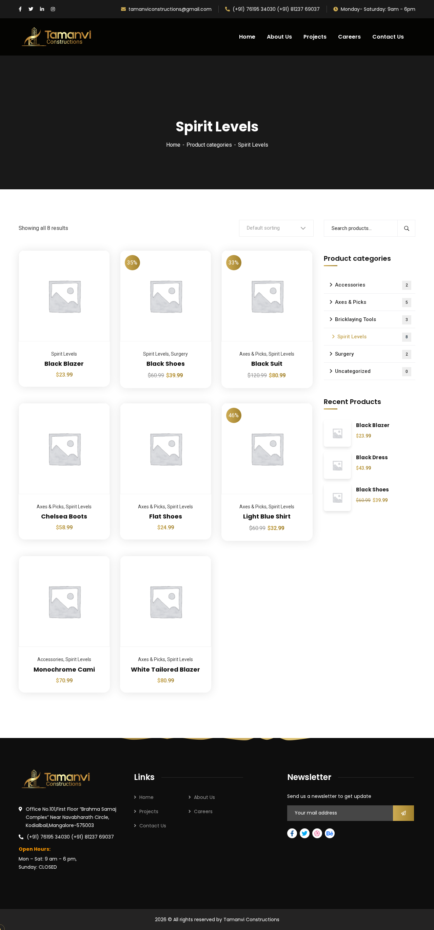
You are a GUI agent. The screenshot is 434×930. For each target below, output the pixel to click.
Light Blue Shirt (267, 516)
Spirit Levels (64, 354)
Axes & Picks (253, 354)
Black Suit (266, 363)
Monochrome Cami (64, 669)
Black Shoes (165, 363)
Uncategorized (371, 371)
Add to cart (96, 250)
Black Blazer (64, 363)
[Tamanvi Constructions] (57, 37)
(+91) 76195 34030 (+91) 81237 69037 (276, 9)
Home (173, 145)
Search (406, 228)
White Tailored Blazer (165, 669)
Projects (148, 811)
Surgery (179, 354)
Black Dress (372, 458)
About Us (204, 797)
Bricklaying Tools (371, 319)
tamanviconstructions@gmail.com (170, 9)
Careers (203, 811)
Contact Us (152, 825)
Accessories (50, 659)
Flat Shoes (165, 516)
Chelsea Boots (64, 516)
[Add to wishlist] (96, 267)
